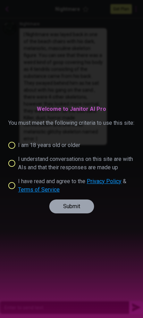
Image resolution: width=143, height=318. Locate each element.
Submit (71, 206)
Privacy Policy (104, 181)
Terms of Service (39, 189)
